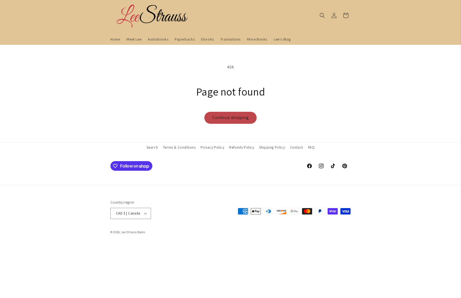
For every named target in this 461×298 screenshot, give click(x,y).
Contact (296, 147)
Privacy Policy (212, 147)
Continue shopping (230, 117)
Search (152, 147)
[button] (322, 15)
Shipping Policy (272, 147)
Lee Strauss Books (133, 232)
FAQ (311, 147)
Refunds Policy (241, 147)
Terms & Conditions (179, 147)
